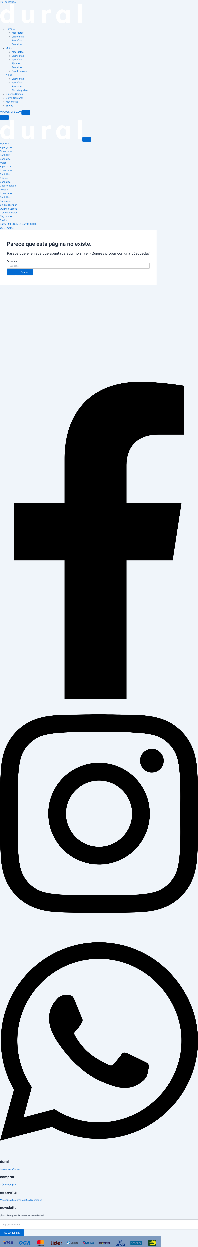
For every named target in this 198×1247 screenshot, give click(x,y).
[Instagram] (99, 926)
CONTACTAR (7, 227)
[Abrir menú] (25, 112)
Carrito (29, 224)
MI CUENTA (6, 111)
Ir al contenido (8, 1)
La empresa (6, 1169)
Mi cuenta (5, 1199)
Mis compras (18, 1199)
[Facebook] (99, 698)
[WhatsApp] (99, 1153)
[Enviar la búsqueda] (11, 272)
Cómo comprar (8, 1184)
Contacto (18, 1169)
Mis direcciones (33, 1199)
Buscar (3, 224)
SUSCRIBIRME (12, 1232)
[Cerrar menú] (4, 117)
